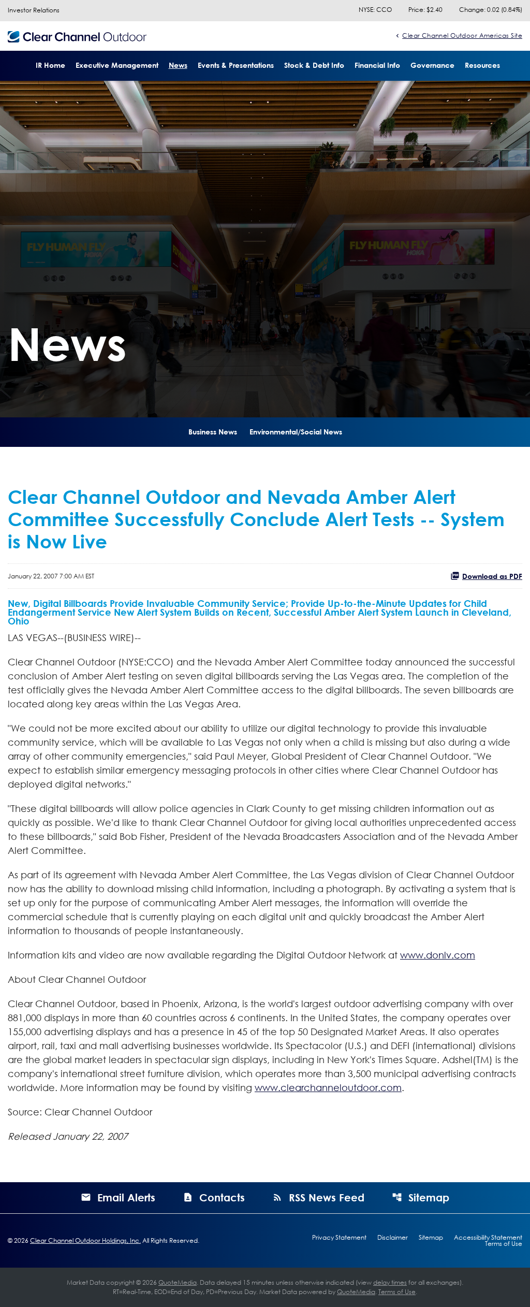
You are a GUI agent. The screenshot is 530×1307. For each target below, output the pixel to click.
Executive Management (117, 65)
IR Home (50, 65)
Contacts (222, 1197)
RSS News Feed (326, 1197)
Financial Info (377, 65)
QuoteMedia (177, 1282)
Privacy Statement (339, 1238)
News (178, 65)
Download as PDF (492, 576)
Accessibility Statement (488, 1238)
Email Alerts (126, 1197)
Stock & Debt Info (314, 65)
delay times (390, 1282)
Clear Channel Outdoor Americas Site (462, 35)
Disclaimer (392, 1238)
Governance (432, 65)
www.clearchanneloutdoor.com (328, 1087)
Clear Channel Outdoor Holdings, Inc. (85, 1240)
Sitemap (428, 1197)
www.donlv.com (437, 955)
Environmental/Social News (295, 431)
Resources (482, 65)
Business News (212, 431)
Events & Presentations (236, 65)
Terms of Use (503, 1244)
